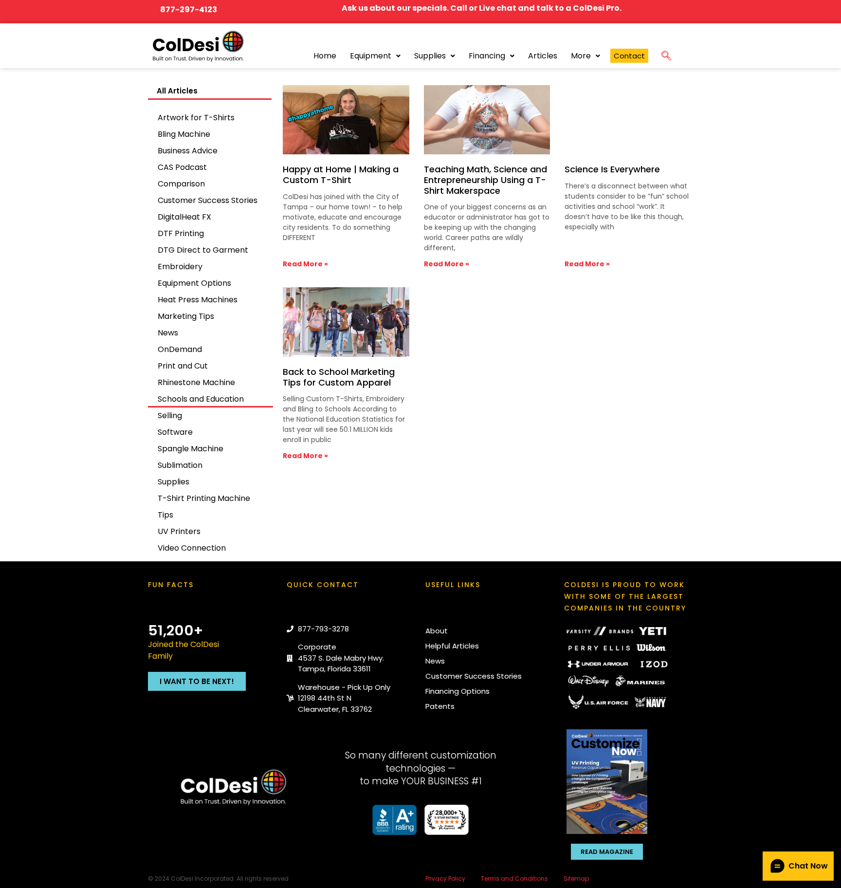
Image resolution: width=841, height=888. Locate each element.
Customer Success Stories (207, 200)
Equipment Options (194, 283)
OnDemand (180, 349)
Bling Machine (184, 134)
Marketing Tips (186, 316)
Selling (170, 415)
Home (324, 55)
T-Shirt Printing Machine (204, 498)
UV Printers (179, 531)
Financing (487, 55)
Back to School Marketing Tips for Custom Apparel (339, 377)
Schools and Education (201, 399)
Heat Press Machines (198, 299)
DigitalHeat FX (184, 216)
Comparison (181, 183)
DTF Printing (181, 233)
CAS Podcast (182, 167)
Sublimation (180, 465)
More (581, 55)
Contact (629, 56)
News (168, 332)
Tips (165, 514)
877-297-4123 (188, 9)
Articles (542, 55)
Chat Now (808, 865)
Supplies (430, 55)
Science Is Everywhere (612, 169)
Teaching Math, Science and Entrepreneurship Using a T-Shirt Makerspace (485, 179)
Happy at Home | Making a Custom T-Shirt (341, 174)
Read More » (305, 264)
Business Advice (188, 150)
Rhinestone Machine (196, 382)
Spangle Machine (190, 448)
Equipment (370, 55)
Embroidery (180, 266)
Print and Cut (183, 365)
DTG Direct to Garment (203, 250)
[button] (666, 54)
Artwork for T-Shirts (196, 117)
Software (175, 432)
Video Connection (192, 548)
